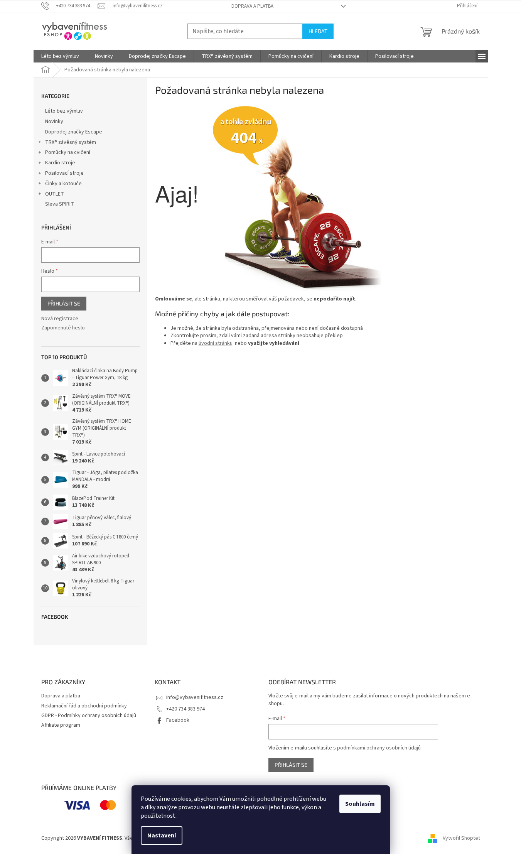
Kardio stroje (60, 163)
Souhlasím (360, 804)
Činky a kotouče (63, 183)
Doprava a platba (252, 6)
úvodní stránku (216, 343)
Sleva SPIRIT (59, 204)
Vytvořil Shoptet (461, 838)
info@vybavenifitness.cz (194, 697)
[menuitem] (60, 56)
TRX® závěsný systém (70, 142)
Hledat (318, 31)
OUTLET (54, 194)
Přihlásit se (63, 303)
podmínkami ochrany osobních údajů (379, 748)
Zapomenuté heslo (63, 328)
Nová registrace (59, 318)
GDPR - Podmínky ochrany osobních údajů (88, 715)
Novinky (54, 121)
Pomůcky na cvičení (67, 152)
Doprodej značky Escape (73, 132)
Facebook (177, 720)
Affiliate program (60, 725)
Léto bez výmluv (64, 111)
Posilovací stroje (64, 173)
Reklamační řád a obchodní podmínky (84, 706)
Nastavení (161, 835)
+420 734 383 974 (185, 709)
